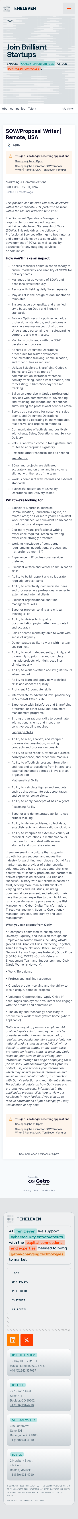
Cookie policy (48, 1190)
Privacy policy (30, 1190)
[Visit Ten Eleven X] (26, 1340)
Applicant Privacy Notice (23, 1096)
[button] (69, 8)
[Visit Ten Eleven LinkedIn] (13, 1340)
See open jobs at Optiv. (29, 161)
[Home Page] (33, 8)
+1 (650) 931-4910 (22, 1405)
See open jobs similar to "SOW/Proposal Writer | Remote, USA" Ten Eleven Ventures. (41, 167)
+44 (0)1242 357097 (23, 1370)
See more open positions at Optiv (39, 1153)
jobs (4, 108)
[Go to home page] (24, 1219)
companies (17, 108)
